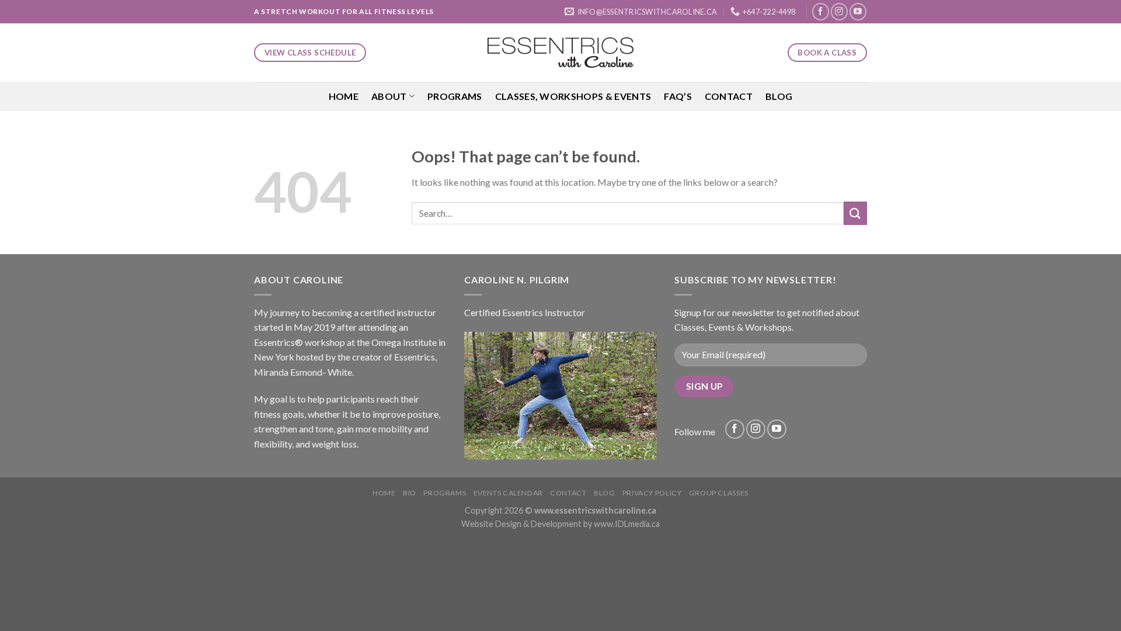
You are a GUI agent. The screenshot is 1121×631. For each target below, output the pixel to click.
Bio (409, 492)
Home (343, 96)
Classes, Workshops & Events (573, 96)
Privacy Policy (652, 492)
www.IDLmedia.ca (627, 524)
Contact (729, 96)
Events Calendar (508, 492)
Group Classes (719, 492)
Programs (454, 96)
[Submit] (855, 213)
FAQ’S (678, 96)
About (389, 96)
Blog (778, 96)
